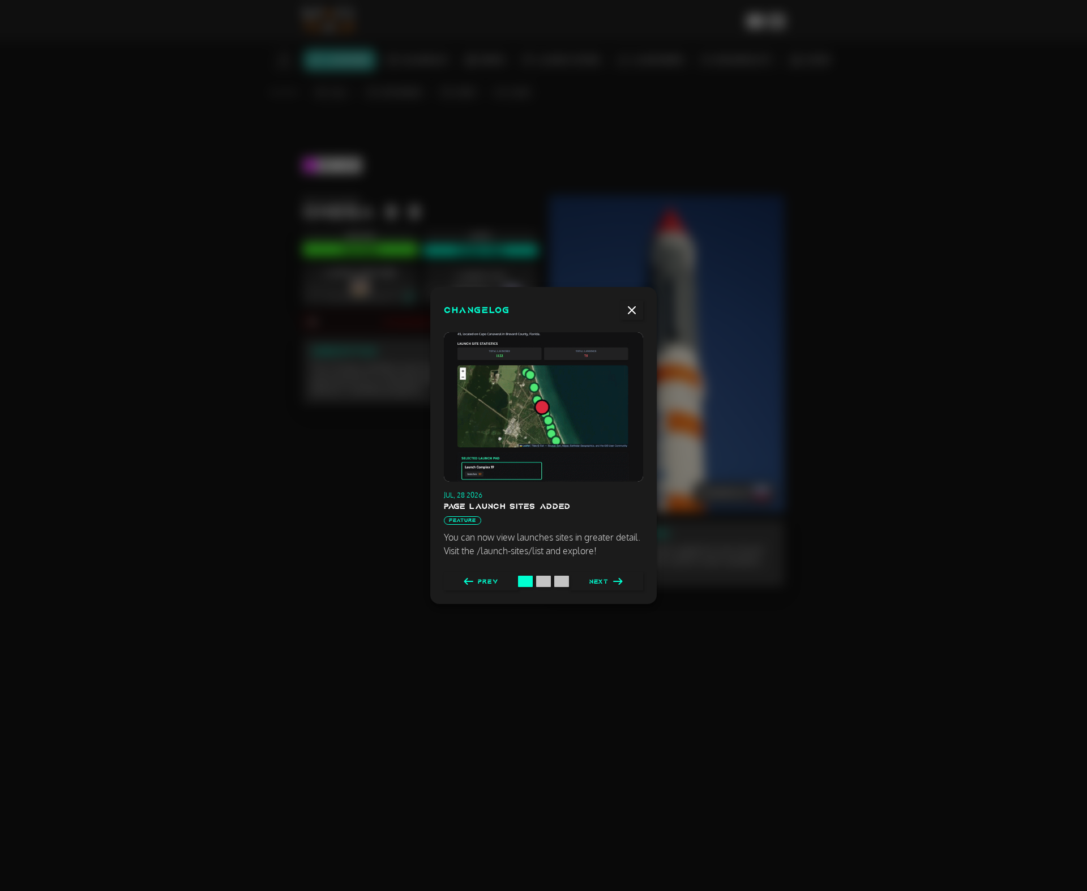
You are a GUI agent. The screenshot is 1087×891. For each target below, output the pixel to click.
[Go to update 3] (561, 581)
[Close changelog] (631, 310)
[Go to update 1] (525, 581)
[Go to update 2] (543, 581)
